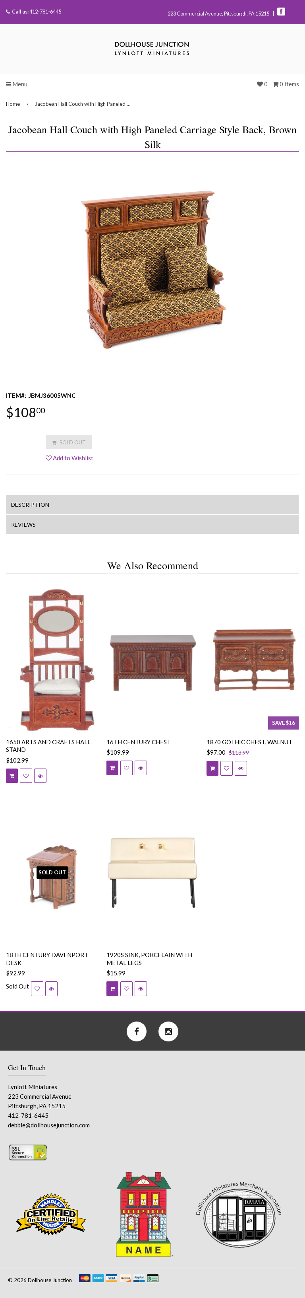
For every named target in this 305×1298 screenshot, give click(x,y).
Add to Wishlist (72, 457)
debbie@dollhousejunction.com (49, 1125)
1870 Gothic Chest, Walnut (249, 741)
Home (13, 104)
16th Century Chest (138, 741)
